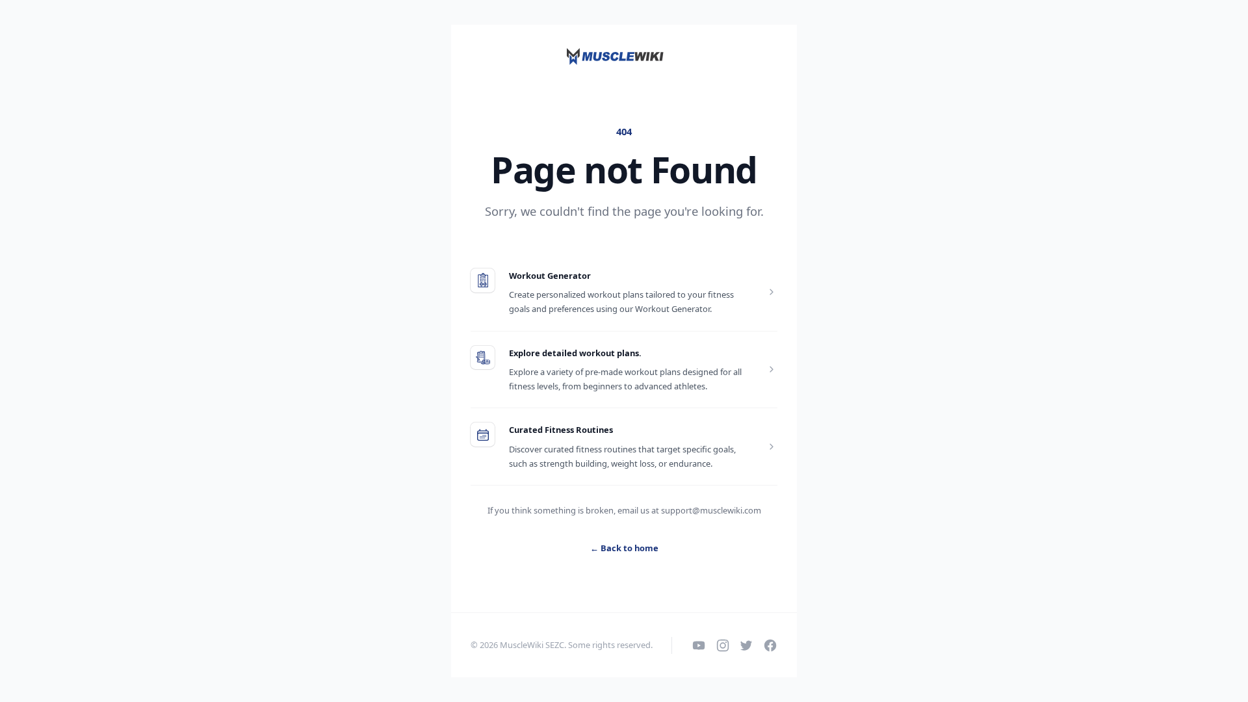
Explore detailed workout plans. (575, 353)
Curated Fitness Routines (561, 430)
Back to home (624, 548)
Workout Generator (550, 275)
